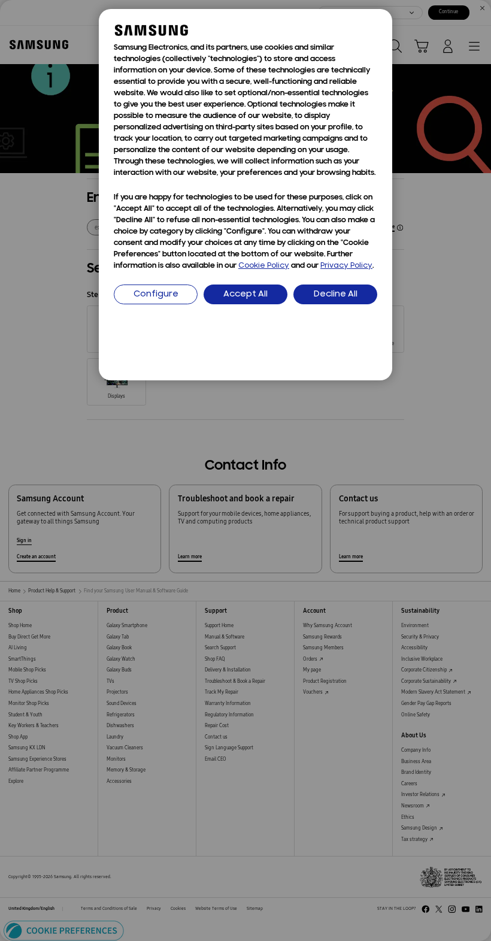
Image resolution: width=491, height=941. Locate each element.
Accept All (245, 294)
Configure (156, 294)
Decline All (335, 294)
